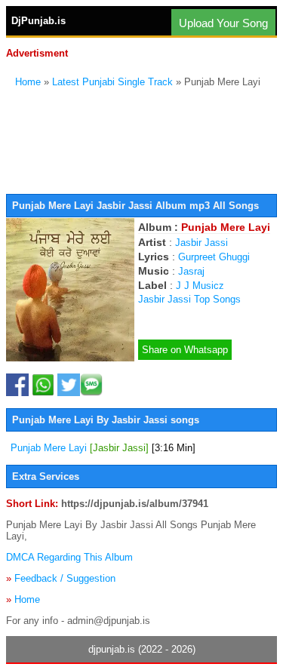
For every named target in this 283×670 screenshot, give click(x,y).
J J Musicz (200, 285)
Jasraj (191, 271)
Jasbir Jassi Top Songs (189, 299)
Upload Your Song (223, 23)
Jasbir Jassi (201, 242)
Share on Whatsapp (185, 349)
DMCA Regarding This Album (69, 557)
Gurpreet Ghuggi (214, 257)
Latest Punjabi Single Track (112, 82)
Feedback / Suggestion (64, 578)
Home (28, 82)
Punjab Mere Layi (103, 447)
